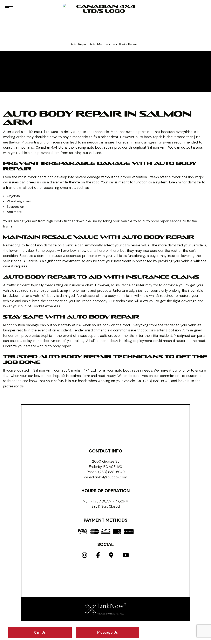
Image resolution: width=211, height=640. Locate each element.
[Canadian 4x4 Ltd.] (104, 23)
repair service (171, 221)
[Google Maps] (111, 556)
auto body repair (149, 137)
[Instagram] (84, 556)
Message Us (107, 632)
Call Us (40, 632)
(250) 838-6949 (111, 472)
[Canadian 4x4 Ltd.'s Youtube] (125, 556)
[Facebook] (98, 556)
